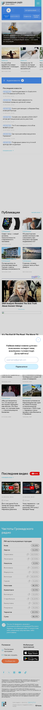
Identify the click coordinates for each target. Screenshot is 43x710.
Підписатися (21, 366)
